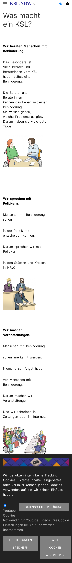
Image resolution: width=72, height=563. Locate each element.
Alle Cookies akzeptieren (55, 547)
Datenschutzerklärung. (44, 507)
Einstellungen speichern (20, 543)
